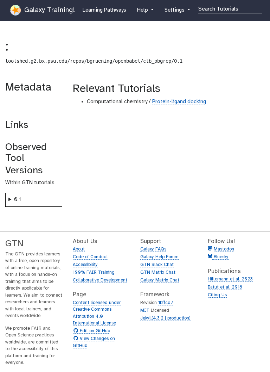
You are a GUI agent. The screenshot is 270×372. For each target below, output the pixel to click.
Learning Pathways (104, 10)
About (79, 249)
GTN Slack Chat (157, 264)
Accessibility (85, 264)
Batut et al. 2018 (225, 287)
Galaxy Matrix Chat (159, 280)
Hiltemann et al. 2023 (230, 279)
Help (143, 10)
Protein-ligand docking (179, 102)
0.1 (17, 200)
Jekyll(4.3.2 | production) (165, 318)
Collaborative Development (100, 280)
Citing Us (217, 295)
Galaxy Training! (48, 10)
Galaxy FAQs (153, 249)
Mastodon (224, 249)
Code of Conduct (90, 257)
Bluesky (220, 257)
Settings (177, 10)
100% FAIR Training (94, 272)
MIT (144, 310)
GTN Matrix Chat (157, 272)
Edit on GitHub (94, 331)
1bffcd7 (165, 302)
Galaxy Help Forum (159, 257)
